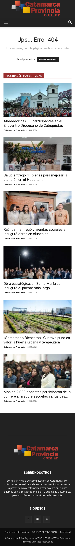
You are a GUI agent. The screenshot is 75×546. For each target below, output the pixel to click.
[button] (6, 22)
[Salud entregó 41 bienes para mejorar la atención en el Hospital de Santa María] (37, 154)
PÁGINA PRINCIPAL (48, 59)
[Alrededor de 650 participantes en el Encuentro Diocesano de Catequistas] (37, 100)
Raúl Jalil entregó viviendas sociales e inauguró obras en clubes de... (34, 231)
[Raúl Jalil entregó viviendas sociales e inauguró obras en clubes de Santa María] (37, 208)
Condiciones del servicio (17, 532)
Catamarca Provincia (14, 130)
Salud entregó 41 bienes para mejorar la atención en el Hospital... (35, 177)
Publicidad (65, 532)
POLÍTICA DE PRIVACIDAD (44, 532)
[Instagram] (37, 519)
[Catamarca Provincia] (37, 9)
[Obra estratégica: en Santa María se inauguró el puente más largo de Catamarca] (37, 262)
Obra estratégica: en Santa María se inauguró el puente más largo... (32, 285)
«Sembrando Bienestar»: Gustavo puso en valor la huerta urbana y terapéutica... (36, 340)
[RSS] (46, 519)
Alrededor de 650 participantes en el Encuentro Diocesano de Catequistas (33, 123)
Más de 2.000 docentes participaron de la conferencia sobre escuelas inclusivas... (37, 394)
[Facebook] (28, 519)
